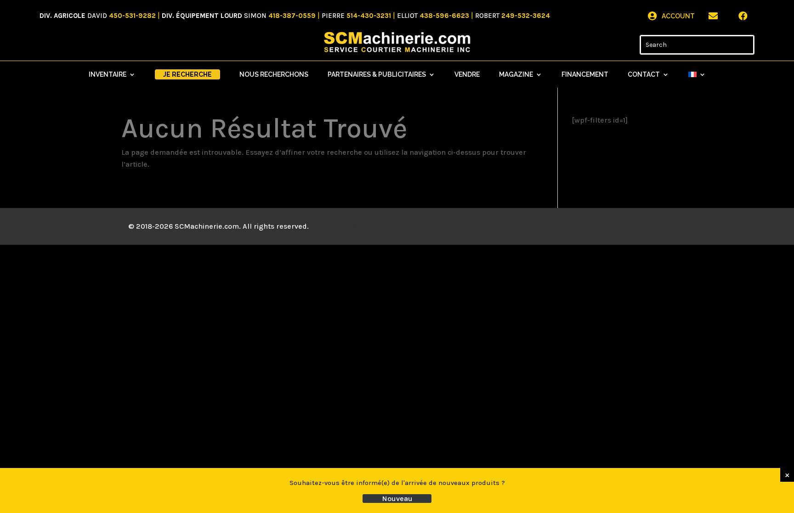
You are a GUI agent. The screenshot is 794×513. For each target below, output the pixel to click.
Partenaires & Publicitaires (377, 74)
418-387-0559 (292, 15)
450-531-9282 (132, 15)
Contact (644, 74)
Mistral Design (377, 226)
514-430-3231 (368, 15)
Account (678, 16)
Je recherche (187, 74)
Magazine (516, 74)
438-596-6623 (444, 15)
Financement (584, 74)
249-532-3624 (525, 15)
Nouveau (397, 498)
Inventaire (107, 74)
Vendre (467, 74)
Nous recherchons (273, 74)
